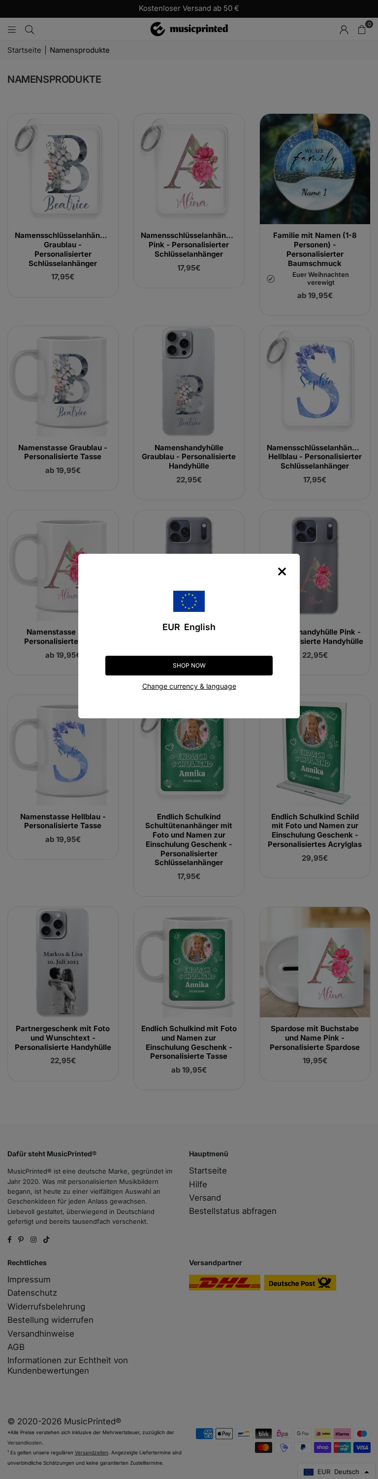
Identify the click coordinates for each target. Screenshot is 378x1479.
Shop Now (189, 665)
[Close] (282, 571)
